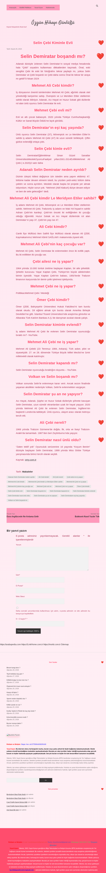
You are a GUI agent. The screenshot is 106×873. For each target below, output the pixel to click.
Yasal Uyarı (38, 8)
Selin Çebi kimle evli (15, 491)
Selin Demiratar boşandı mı (36, 491)
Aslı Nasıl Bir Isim (13, 810)
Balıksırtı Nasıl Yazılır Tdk (87, 516)
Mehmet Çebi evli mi (44, 486)
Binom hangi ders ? (13, 668)
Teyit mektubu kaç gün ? (15, 674)
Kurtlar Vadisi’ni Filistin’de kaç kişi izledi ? (21, 711)
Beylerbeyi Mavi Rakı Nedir (16, 794)
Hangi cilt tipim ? (12, 692)
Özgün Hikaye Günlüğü (53, 22)
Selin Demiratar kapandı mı (59, 491)
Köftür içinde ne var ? (14, 705)
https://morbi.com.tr (51, 644)
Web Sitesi (20, 596)
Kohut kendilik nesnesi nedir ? (17, 717)
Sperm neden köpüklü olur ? (16, 699)
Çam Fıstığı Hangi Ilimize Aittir (17, 802)
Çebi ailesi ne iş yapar (75, 477)
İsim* (18, 575)
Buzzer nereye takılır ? (14, 723)
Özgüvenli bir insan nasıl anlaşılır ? (19, 686)
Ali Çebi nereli (58, 477)
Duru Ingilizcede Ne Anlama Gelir (23, 516)
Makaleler (27, 471)
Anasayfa (12, 8)
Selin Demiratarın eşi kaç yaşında (73, 496)
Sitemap (65, 644)
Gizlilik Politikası (25, 8)
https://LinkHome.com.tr (32, 644)
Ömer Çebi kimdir (83, 486)
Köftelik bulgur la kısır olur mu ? (18, 680)
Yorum (18, 545)
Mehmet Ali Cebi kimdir (16, 482)
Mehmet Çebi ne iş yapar (64, 486)
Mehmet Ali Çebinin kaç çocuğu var (20, 486)
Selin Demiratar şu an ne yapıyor (45, 496)
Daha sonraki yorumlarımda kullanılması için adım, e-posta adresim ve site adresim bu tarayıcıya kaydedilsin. (53, 612)
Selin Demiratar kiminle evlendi (84, 491)
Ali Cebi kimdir (44, 477)
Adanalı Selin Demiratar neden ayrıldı (21, 477)
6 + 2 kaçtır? (21, 619)
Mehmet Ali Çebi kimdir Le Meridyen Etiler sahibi (45, 482)
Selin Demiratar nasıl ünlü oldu (19, 496)
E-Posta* (19, 586)
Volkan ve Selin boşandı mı (17, 500)
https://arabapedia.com (10, 644)
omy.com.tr (30, 460)
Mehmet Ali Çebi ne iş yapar (76, 482)
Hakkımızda (50, 8)
